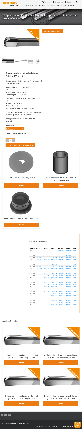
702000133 (69, 259)
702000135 (69, 266)
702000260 (54, 293)
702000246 (61, 291)
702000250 (61, 300)
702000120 (54, 289)
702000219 (39, 262)
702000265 (61, 280)
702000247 (61, 295)
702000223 (39, 268)
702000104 (46, 259)
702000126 (61, 266)
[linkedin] (9, 415)
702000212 (69, 250)
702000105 (46, 262)
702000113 (54, 271)
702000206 (61, 253)
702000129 (61, 275)
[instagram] (1, 415)
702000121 (54, 291)
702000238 (46, 284)
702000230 (46, 275)
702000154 (76, 268)
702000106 (46, 266)
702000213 (76, 250)
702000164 (76, 298)
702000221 (39, 266)
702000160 (76, 286)
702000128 (61, 273)
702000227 (46, 273)
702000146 (69, 298)
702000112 (54, 268)
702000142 (69, 286)
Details (21, 185)
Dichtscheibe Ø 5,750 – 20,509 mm (21, 178)
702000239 (76, 284)
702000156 (76, 273)
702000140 (69, 282)
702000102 (46, 253)
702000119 (54, 286)
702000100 (39, 253)
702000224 (46, 268)
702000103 (46, 257)
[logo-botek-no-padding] (10, 2)
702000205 (54, 253)
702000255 (61, 304)
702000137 (69, 273)
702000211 (61, 250)
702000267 (76, 280)
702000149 (69, 307)
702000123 (61, 257)
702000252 (61, 302)
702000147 (69, 300)
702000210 (69, 255)
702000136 (69, 268)
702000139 (69, 277)
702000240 (46, 286)
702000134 (69, 262)
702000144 (69, 291)
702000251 (76, 300)
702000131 (61, 282)
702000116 (54, 277)
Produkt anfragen (52, 31)
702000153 (76, 266)
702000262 (69, 293)
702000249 (54, 300)
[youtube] (5, 415)
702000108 (54, 259)
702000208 (76, 253)
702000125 (61, 262)
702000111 (54, 266)
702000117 (54, 282)
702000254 (54, 304)
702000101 (39, 257)
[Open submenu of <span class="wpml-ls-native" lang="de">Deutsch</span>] (73, 2)
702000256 (69, 304)
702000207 (69, 253)
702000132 (61, 284)
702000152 (76, 264)
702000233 (46, 277)
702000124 (61, 259)
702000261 (61, 293)
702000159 (76, 282)
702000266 (69, 280)
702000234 (46, 282)
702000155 (76, 271)
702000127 (61, 268)
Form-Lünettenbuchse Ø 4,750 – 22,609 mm (21, 219)
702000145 (69, 295)
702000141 (69, 284)
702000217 (39, 259)
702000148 (69, 302)
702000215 (76, 257)
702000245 (46, 291)
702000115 (54, 275)
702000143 (69, 289)
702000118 (54, 284)
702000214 (69, 257)
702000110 (54, 264)
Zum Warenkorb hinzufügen (20, 145)
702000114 (54, 273)
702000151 (76, 262)
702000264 (54, 280)
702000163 (76, 295)
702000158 (76, 277)
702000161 (76, 289)
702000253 (54, 307)
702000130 (61, 277)
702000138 (69, 275)
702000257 (76, 304)
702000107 (54, 257)
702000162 (76, 291)
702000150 (76, 259)
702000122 (54, 295)
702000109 (54, 262)
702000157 (76, 275)
